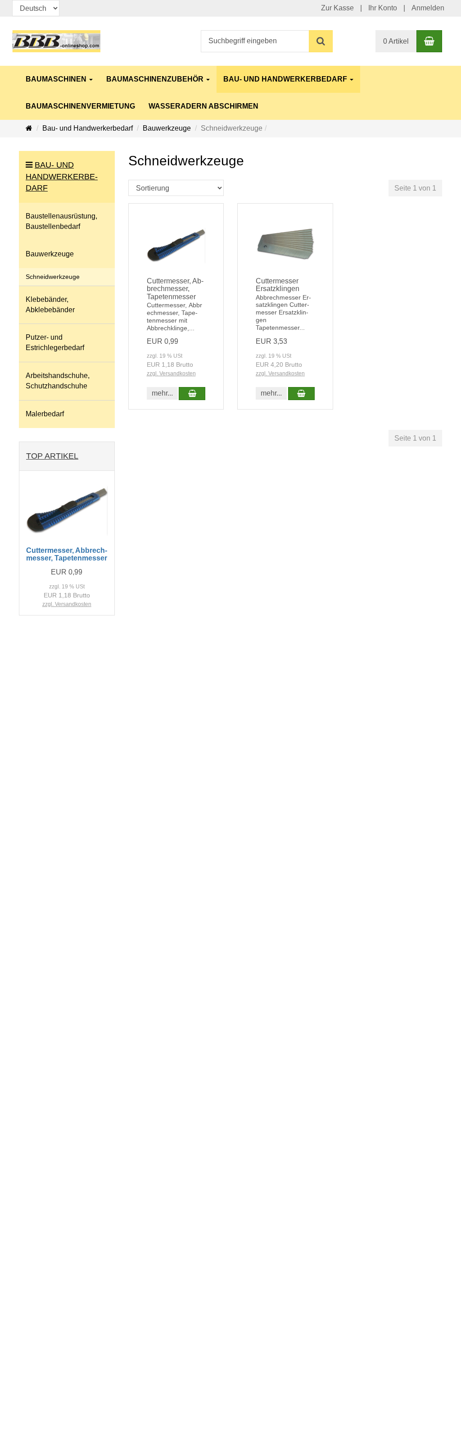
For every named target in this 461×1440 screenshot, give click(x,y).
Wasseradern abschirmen (203, 106)
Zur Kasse (337, 8)
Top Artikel (52, 455)
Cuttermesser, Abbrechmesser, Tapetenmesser (175, 289)
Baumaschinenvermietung (80, 106)
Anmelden (427, 8)
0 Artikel (396, 41)
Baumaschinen (57, 79)
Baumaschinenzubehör (155, 79)
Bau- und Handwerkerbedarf (286, 79)
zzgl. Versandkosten (171, 373)
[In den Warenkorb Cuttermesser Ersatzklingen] (301, 393)
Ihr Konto (382, 8)
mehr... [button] (162, 393)
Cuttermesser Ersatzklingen (277, 285)
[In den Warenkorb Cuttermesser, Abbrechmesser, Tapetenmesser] (192, 393)
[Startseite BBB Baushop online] (56, 41)
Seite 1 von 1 (415, 188)
